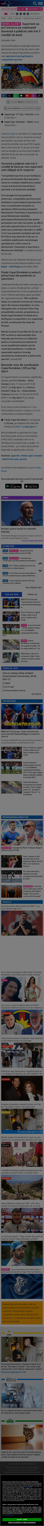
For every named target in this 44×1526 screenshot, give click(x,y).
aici (31, 1495)
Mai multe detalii (28, 1487)
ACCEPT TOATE (22, 1519)
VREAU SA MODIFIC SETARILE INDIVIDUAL (22, 1522)
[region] (22, 1500)
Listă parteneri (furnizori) (8, 1515)
